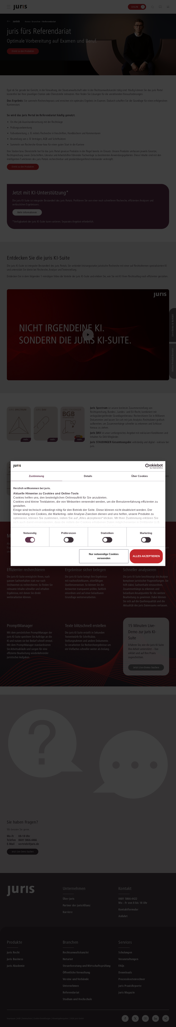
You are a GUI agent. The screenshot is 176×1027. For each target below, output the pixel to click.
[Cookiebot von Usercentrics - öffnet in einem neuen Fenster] (148, 466)
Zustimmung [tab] (36, 476)
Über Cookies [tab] (139, 476)
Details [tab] (88, 476)
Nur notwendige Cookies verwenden (104, 556)
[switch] (69, 540)
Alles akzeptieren (146, 556)
